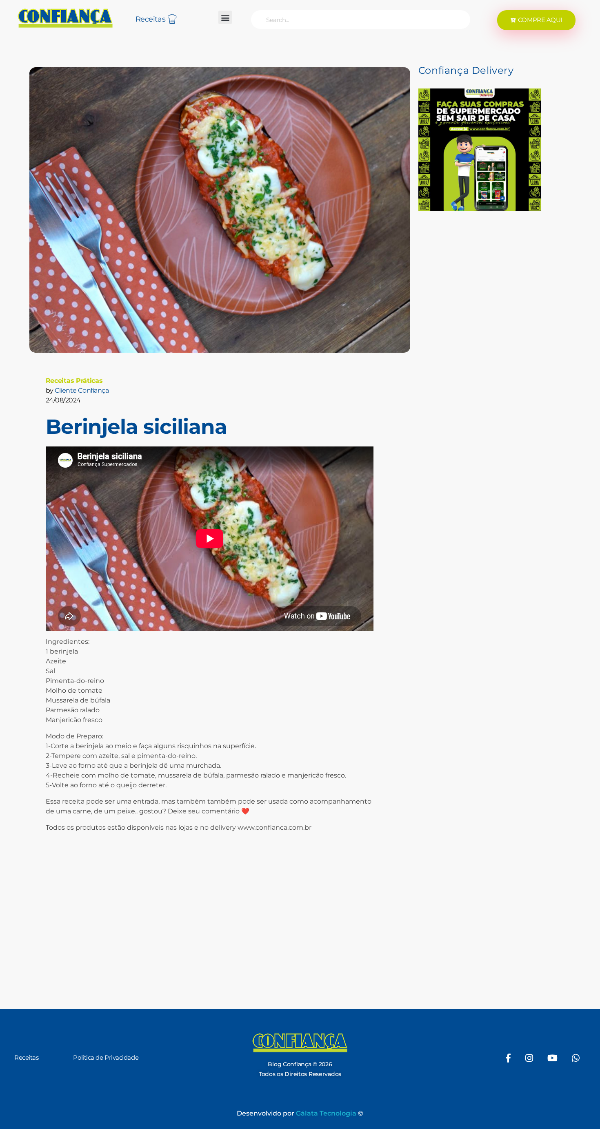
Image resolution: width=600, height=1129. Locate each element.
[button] (225, 17)
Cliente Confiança (82, 390)
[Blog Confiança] (65, 18)
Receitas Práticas (74, 380)
